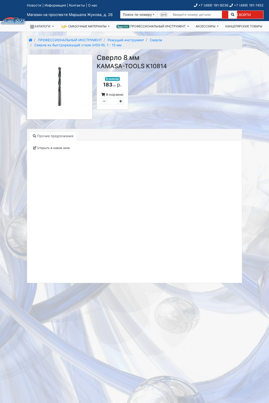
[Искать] (232, 15)
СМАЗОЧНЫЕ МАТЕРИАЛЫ (87, 26)
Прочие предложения (54, 136)
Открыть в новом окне (53, 148)
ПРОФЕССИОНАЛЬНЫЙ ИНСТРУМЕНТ (157, 26)
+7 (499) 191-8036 (212, 5)
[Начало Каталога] (30, 40)
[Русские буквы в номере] (163, 15)
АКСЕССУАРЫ (206, 26)
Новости (34, 5)
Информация (55, 5)
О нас (92, 5)
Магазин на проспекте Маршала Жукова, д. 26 (70, 14)
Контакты (77, 5)
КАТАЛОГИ (42, 26)
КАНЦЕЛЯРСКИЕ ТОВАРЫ (243, 26)
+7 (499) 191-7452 (248, 5)
